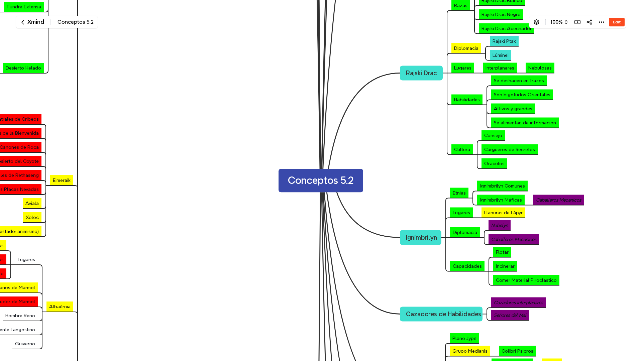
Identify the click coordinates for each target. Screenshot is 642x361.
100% (556, 22)
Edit (617, 22)
